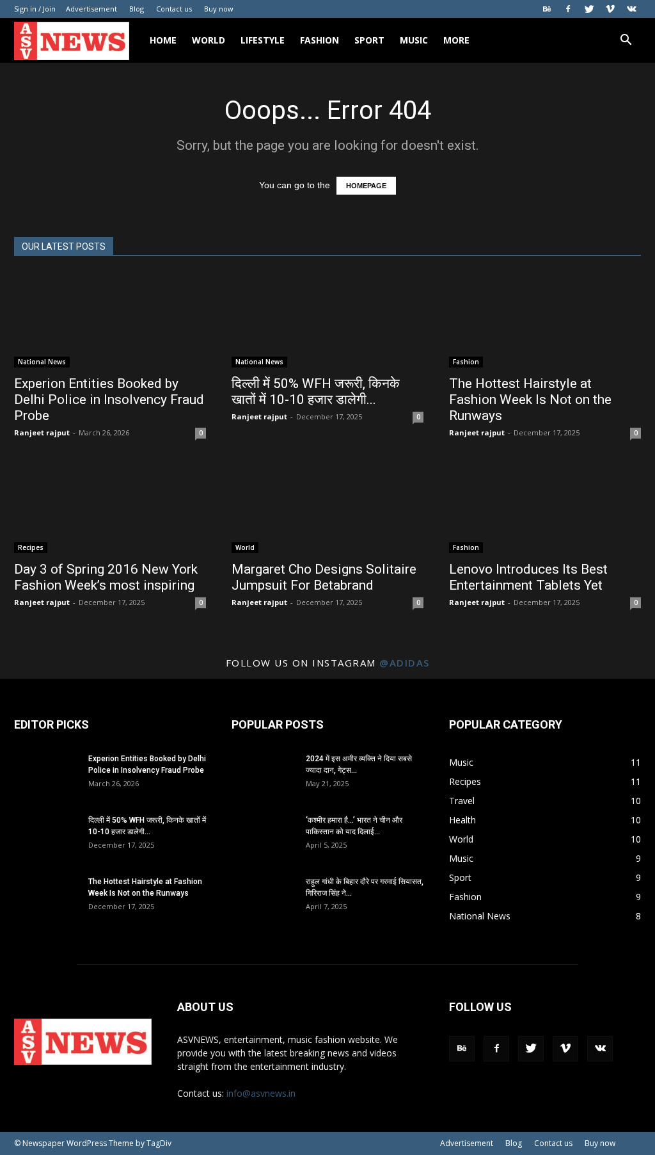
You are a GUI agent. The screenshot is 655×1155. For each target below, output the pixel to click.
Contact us (174, 8)
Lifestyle (263, 40)
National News (42, 361)
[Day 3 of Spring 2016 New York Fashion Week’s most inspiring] (110, 505)
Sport (369, 40)
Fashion (319, 40)
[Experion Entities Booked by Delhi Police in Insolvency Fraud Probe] (110, 320)
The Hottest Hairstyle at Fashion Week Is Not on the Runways (530, 399)
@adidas (404, 662)
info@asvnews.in (261, 1093)
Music (414, 40)
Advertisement (91, 8)
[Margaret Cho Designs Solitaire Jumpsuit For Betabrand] (327, 505)
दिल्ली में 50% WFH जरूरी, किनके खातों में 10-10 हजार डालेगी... (316, 391)
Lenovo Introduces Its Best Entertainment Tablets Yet (528, 577)
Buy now (218, 8)
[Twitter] (589, 9)
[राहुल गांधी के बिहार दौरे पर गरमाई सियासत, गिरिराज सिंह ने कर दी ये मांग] (264, 898)
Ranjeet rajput (42, 432)
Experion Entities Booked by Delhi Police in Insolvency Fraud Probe (109, 399)
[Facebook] (568, 9)
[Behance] (546, 9)
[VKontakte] (631, 9)
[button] (625, 41)
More (456, 40)
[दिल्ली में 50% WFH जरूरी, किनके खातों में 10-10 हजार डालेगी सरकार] (327, 320)
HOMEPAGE (366, 186)
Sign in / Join (35, 8)
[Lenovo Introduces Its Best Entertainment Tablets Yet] (545, 505)
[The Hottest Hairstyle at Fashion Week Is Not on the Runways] (545, 320)
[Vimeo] (610, 9)
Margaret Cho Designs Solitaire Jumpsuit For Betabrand (324, 577)
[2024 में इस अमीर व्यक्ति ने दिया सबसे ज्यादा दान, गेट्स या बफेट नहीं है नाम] (264, 775)
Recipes (30, 547)
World (208, 40)
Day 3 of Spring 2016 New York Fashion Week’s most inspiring (106, 577)
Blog (136, 8)
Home (163, 40)
